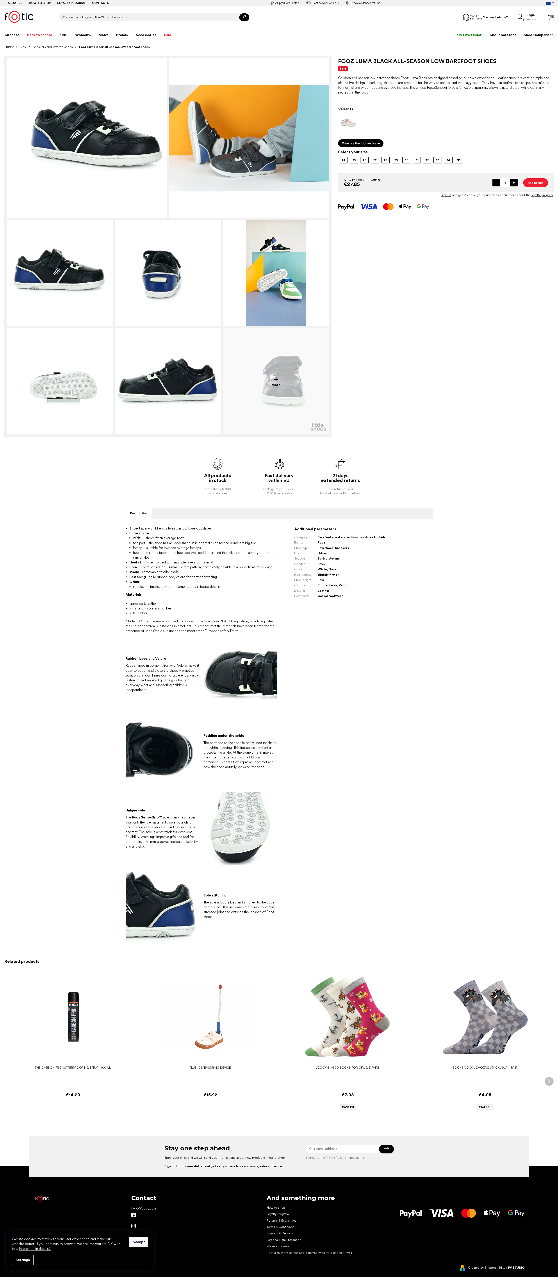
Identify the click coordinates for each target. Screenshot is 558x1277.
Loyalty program (71, 3)
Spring (323, 558)
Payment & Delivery (280, 1233)
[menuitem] (12, 35)
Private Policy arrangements (345, 1157)
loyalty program (542, 195)
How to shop (40, 3)
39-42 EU (484, 1107)
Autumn (335, 558)
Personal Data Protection (284, 1240)
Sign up (446, 195)
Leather (324, 590)
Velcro (344, 585)
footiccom (133, 1226)
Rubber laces (327, 585)
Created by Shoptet (482, 1268)
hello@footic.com (143, 1208)
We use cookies (278, 1246)
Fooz (321, 542)
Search (244, 17)
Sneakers (342, 548)
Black (332, 569)
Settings (23, 1260)
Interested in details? (35, 1249)
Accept (138, 1242)
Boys (321, 564)
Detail (345, 1057)
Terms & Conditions (280, 1227)
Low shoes (325, 548)
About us (15, 3)
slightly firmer (328, 574)
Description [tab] (139, 513)
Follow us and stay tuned (133, 1215)
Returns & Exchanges (281, 1220)
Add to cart (536, 182)
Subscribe (386, 1149)
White (322, 569)
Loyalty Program (278, 1214)
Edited (511, 1268)
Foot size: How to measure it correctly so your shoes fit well (309, 1252)
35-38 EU (347, 1107)
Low (321, 580)
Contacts (100, 3)
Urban (322, 553)
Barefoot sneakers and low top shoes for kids (351, 537)
